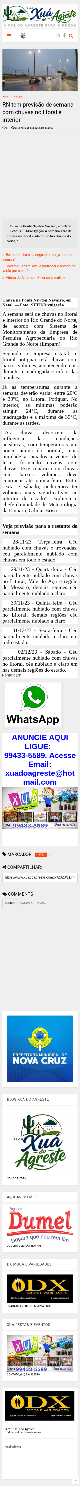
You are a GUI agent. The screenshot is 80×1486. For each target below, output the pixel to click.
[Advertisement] (40, 176)
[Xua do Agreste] (23, 37)
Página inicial (13, 1446)
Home (5, 96)
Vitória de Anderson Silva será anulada (35, 278)
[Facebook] (64, 36)
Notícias (18, 96)
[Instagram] (58, 36)
